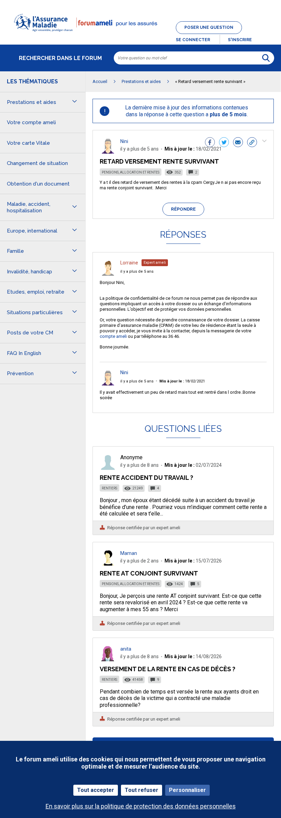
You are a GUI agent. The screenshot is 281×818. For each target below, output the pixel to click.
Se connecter (193, 39)
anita (125, 649)
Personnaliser (187, 790)
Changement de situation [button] (37, 163)
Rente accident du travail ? (146, 477)
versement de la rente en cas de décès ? (167, 669)
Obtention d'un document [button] (38, 184)
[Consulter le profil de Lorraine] (108, 274)
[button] (140, 35)
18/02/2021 (182, 381)
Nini (124, 141)
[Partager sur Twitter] (224, 143)
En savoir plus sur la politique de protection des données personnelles (141, 806)
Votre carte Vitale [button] (28, 143)
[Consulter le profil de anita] (108, 659)
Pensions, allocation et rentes (130, 172)
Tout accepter (95, 790)
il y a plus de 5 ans (137, 271)
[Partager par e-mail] (238, 143)
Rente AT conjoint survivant (149, 573)
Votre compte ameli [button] (31, 122)
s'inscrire (240, 39)
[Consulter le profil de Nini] (108, 152)
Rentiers (109, 488)
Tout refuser (141, 790)
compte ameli (113, 336)
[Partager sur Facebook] (210, 143)
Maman (128, 553)
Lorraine (129, 262)
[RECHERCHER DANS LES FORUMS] (266, 57)
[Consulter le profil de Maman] (108, 563)
